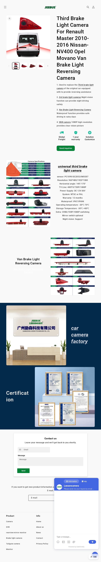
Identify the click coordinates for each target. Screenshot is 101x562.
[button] (5, 7)
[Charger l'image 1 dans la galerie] (15, 65)
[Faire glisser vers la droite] (47, 66)
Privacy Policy (42, 544)
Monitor (9, 549)
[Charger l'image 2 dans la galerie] (24, 65)
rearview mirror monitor (16, 533)
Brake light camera (14, 538)
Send (23, 471)
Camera (9, 521)
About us (40, 527)
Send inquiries (65, 148)
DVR (8, 527)
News (38, 533)
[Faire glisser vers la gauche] (9, 66)
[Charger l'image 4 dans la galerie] (40, 65)
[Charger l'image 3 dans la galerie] (32, 65)
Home (38, 521)
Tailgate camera (13, 544)
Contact (39, 538)
